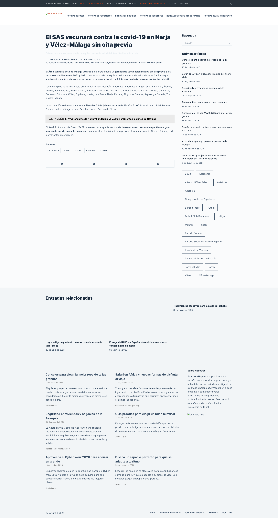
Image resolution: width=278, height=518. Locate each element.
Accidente (204, 173)
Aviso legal (213, 513)
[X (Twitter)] (94, 164)
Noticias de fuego (75, 16)
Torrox (211, 267)
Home (152, 513)
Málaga (189, 224)
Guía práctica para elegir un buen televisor (204, 102)
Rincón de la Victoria (196, 250)
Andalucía (221, 182)
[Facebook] (62, 164)
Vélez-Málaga (206, 275)
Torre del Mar (192, 267)
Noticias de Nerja (157, 4)
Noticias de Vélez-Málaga (91, 4)
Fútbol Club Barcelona (197, 216)
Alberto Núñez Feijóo (196, 182)
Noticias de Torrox (118, 63)
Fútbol (211, 207)
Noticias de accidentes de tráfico (183, 16)
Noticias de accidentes (151, 16)
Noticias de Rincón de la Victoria (122, 4)
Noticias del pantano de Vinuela (220, 16)
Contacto (227, 513)
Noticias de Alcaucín (56, 63)
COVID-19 (53, 150)
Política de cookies (194, 513)
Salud (143, 4)
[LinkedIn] (158, 164)
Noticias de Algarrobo (78, 63)
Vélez (103, 150)
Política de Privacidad (170, 513)
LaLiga (221, 216)
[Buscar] (231, 4)
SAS (78, 150)
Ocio (74, 4)
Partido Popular (193, 233)
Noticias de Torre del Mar (57, 4)
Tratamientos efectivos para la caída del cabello (200, 305)
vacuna (90, 150)
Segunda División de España (200, 258)
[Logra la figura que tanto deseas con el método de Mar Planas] (75, 321)
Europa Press (192, 207)
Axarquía (190, 190)
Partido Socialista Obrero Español (203, 241)
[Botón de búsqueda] (229, 43)
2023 (188, 173)
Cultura (172, 4)
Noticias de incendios (125, 16)
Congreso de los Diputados (200, 199)
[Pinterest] (126, 164)
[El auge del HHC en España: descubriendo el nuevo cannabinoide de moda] (139, 321)
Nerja (67, 150)
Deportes (184, 4)
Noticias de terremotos (100, 16)
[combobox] (204, 43)
